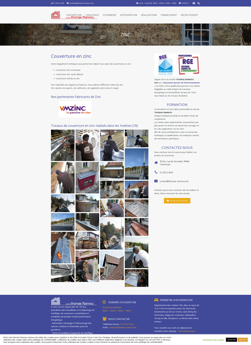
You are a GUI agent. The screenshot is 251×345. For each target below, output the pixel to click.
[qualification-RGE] (189, 64)
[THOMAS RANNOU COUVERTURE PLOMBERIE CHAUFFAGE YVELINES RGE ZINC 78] (136, 189)
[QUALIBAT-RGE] (165, 64)
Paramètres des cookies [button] (213, 339)
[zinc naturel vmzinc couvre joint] (112, 171)
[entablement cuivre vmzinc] (87, 240)
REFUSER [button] (242, 339)
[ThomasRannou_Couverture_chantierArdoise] (136, 164)
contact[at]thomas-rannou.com (122, 327)
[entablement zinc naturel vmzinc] (87, 222)
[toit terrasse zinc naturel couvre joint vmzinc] (136, 208)
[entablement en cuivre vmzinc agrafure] (136, 227)
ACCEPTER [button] (231, 339)
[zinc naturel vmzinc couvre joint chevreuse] (112, 189)
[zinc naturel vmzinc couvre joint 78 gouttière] (87, 203)
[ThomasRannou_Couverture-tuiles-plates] (63, 247)
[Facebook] (194, 3)
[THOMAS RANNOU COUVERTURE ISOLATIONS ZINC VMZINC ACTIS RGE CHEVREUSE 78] (136, 138)
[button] (198, 3)
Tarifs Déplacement (186, 331)
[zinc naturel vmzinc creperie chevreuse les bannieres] (87, 177)
